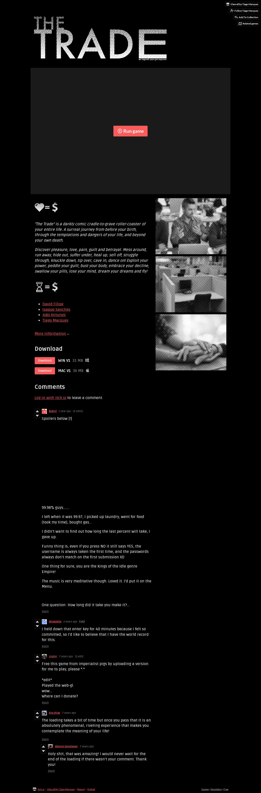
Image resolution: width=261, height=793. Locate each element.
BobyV (53, 411)
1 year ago (65, 411)
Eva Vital (54, 713)
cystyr (53, 656)
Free (225, 789)
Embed (91, 789)
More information (50, 333)
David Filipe (52, 304)
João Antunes (54, 314)
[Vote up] (37, 411)
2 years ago (70, 621)
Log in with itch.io (50, 397)
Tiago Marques (55, 320)
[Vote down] (37, 416)
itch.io (41, 789)
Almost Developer (66, 746)
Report (81, 789)
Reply (45, 611)
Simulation (216, 789)
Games (205, 789)
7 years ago (66, 656)
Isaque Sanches (56, 309)
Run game (133, 131)
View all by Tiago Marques (61, 789)
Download (45, 360)
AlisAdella (55, 621)
